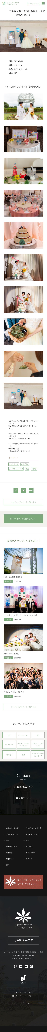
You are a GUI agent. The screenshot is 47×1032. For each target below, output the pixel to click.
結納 (7, 865)
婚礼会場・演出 (11, 846)
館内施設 (29, 846)
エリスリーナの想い (13, 828)
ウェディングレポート (33, 828)
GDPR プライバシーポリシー (23, 996)
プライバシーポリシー (23, 992)
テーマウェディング (16, 469)
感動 (27, 469)
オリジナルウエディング (38, 744)
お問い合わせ (25, 797)
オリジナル (25, 464)
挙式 (7, 840)
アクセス (29, 859)
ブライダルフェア (33, 3)
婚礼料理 (9, 852)
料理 (9, 735)
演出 (38, 735)
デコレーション (23, 735)
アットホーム (13, 464)
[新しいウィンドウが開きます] (15, 490)
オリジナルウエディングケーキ (38, 755)
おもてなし (9, 755)
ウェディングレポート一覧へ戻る (23, 502)
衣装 (27, 840)
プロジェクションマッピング (23, 744)
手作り (34, 469)
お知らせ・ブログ (32, 834)
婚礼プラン (10, 859)
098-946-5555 (25, 787)
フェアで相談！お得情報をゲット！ (23, 519)
